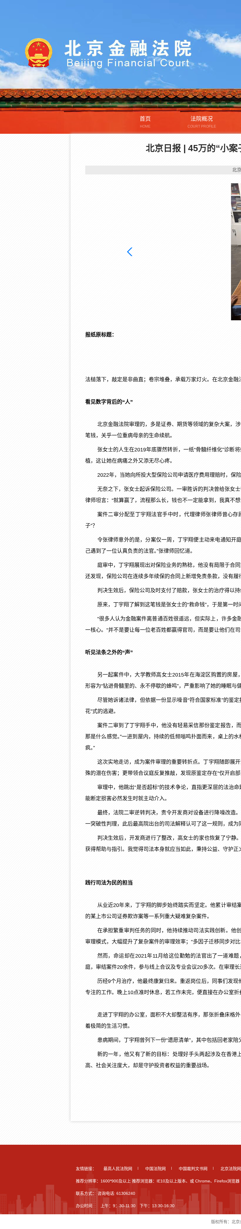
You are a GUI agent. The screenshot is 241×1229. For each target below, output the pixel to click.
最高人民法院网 (117, 1168)
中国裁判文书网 (193, 1168)
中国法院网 (155, 1168)
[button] (130, 252)
